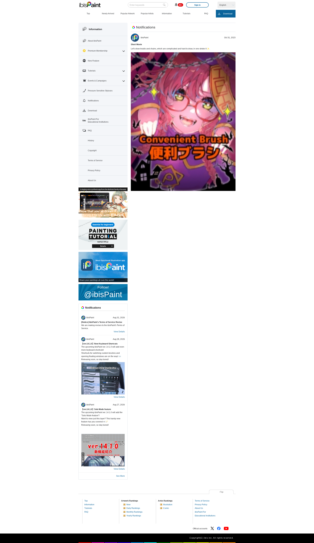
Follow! (103, 292)
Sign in (197, 5)
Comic (166, 508)
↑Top (221, 492)
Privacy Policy (201, 504)
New (128, 504)
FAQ (86, 512)
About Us (199, 508)
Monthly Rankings (134, 512)
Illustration (167, 504)
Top (86, 501)
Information (89, 504)
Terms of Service (202, 501)
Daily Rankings (133, 508)
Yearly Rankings (133, 516)
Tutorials (88, 508)
